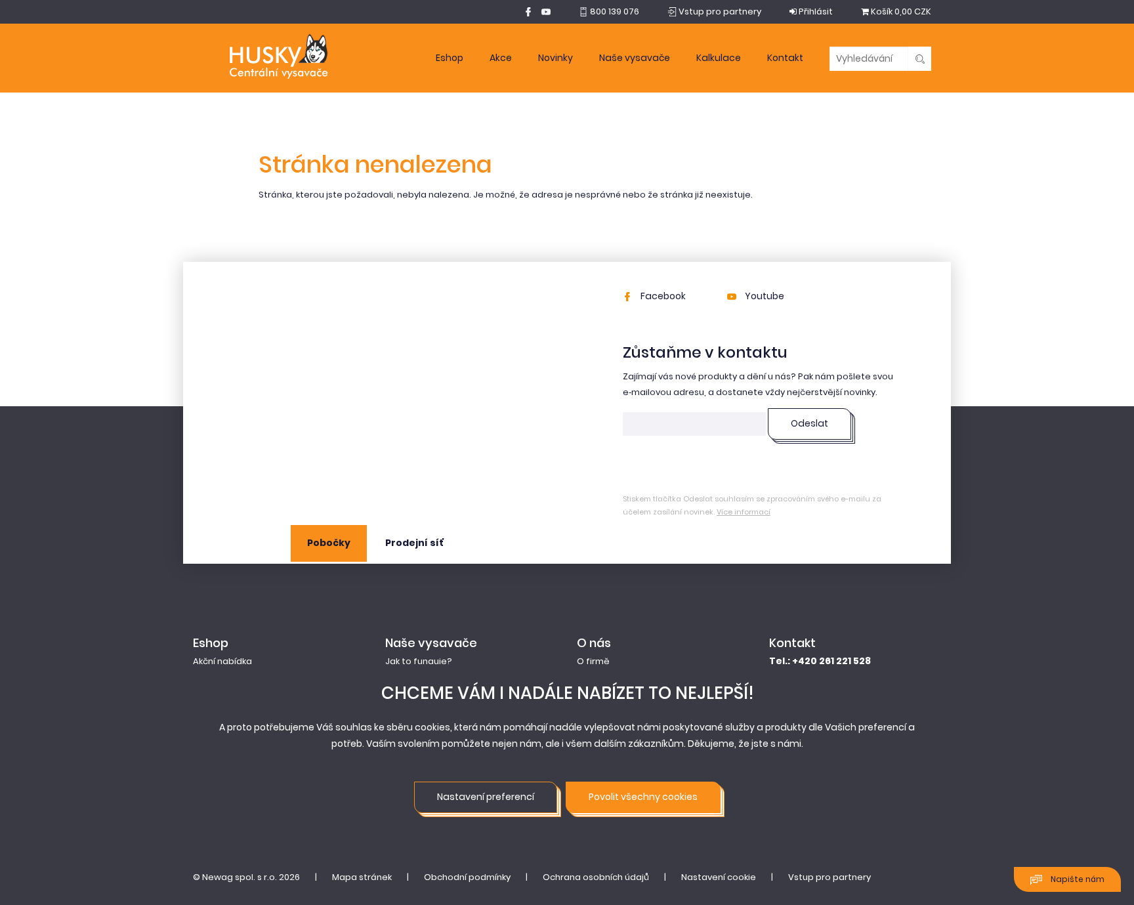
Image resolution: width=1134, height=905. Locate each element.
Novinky (555, 57)
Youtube (763, 296)
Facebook (662, 296)
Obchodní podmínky (467, 877)
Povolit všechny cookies (643, 796)
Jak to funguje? (418, 661)
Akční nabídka (222, 661)
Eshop (449, 57)
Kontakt (785, 57)
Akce (501, 57)
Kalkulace (718, 57)
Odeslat (809, 423)
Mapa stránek (362, 877)
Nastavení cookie (718, 877)
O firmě (593, 661)
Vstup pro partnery (829, 877)
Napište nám (1076, 879)
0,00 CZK (901, 11)
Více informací (743, 512)
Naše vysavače (634, 57)
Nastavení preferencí (485, 796)
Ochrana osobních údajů (596, 877)
